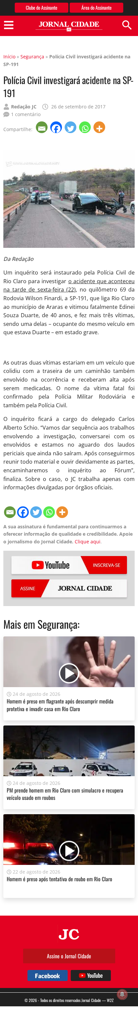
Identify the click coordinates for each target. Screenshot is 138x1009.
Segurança (32, 56)
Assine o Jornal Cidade (69, 956)
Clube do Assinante (41, 7)
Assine (69, 588)
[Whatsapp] (85, 127)
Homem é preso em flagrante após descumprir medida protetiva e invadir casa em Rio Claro (60, 704)
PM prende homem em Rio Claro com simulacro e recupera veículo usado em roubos (65, 794)
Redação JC (24, 106)
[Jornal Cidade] (69, 26)
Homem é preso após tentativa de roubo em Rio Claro (59, 879)
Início (9, 56)
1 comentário (26, 114)
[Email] (42, 127)
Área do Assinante (96, 7)
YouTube (69, 565)
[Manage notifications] (122, 994)
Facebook (47, 975)
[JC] (69, 933)
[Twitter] (71, 127)
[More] (100, 127)
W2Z (110, 1000)
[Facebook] (56, 127)
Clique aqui (87, 541)
